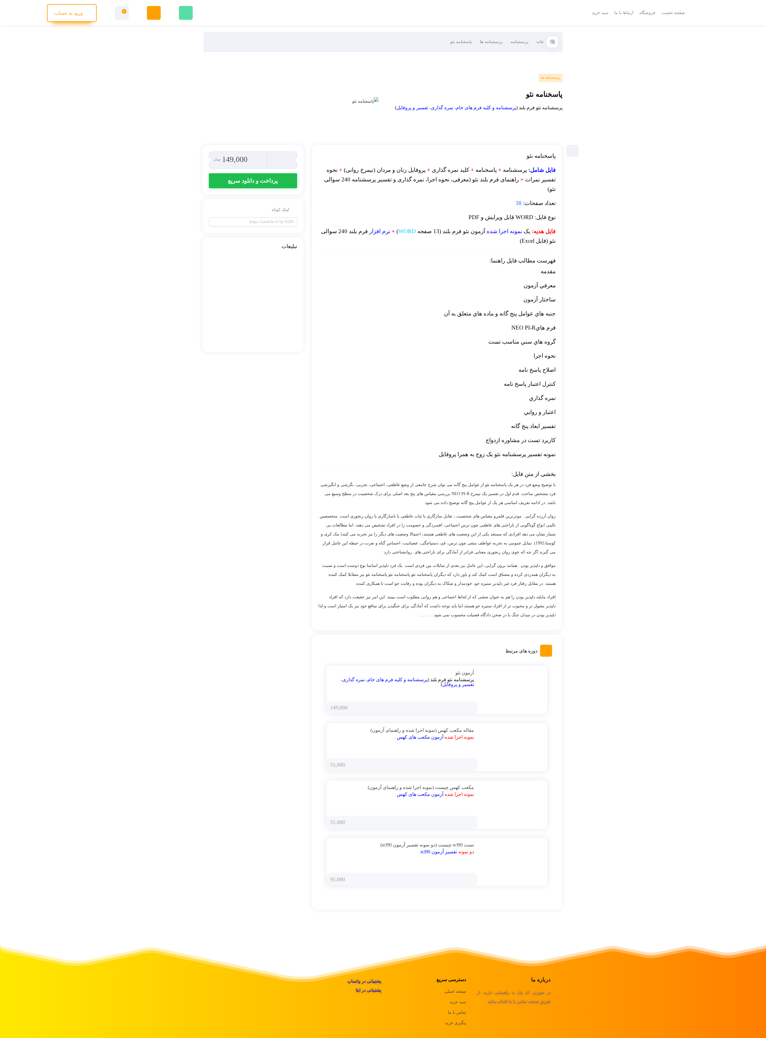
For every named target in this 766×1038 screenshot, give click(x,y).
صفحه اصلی (455, 991)
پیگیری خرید (455, 1023)
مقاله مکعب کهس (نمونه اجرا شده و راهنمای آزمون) (422, 730)
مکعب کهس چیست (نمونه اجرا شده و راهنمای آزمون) (421, 787)
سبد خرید (458, 1002)
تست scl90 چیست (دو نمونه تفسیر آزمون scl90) (427, 844)
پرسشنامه (519, 42)
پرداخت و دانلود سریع (253, 180)
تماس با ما (457, 1012)
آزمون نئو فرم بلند (463, 231)
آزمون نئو (464, 672)
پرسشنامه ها (491, 42)
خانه (540, 42)
